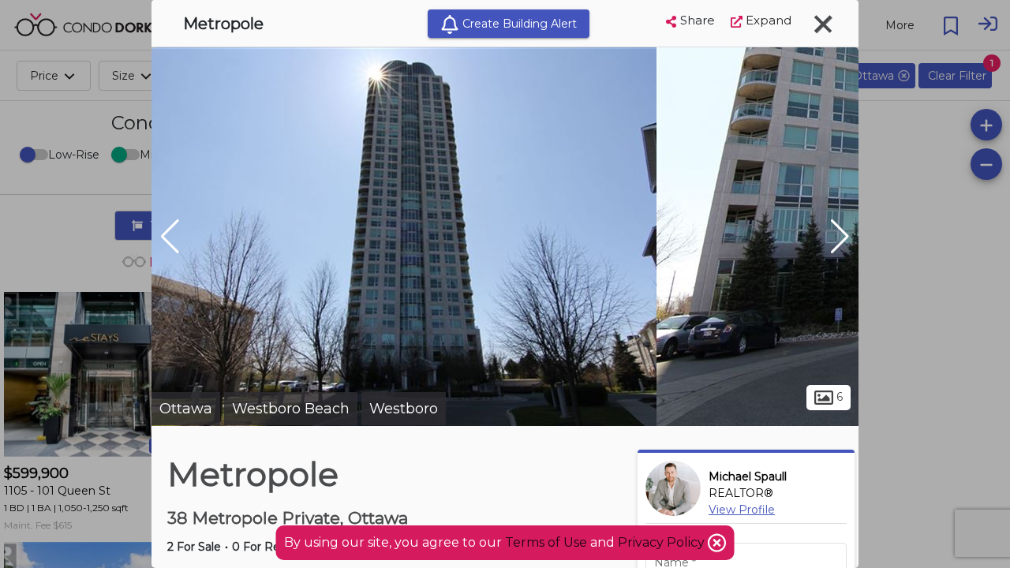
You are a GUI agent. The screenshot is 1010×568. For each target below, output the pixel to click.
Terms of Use (546, 542)
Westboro (403, 408)
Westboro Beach (291, 408)
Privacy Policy (663, 542)
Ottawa (185, 408)
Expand (767, 20)
